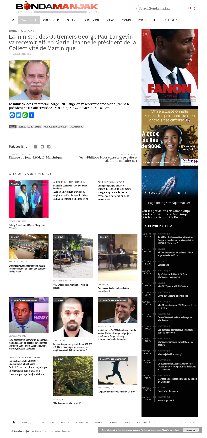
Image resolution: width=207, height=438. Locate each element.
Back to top (185, 422)
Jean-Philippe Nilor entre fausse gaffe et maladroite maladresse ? (108, 159)
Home (13, 30)
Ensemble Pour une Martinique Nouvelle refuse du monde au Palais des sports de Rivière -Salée (28, 268)
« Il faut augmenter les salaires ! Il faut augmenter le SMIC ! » (175, 254)
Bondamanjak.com (24, 431)
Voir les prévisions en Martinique (165, 214)
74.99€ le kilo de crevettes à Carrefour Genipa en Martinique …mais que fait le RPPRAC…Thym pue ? (176, 240)
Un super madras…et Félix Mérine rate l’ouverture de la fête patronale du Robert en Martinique (177, 366)
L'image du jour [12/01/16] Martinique (35, 157)
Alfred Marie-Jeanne (30, 127)
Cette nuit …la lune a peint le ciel (173, 295)
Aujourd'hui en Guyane (111, 182)
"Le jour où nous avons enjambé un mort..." (117, 391)
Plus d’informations (170, 430)
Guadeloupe (51, 20)
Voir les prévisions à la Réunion (164, 217)
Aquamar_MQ (181, 203)
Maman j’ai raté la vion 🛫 (170, 354)
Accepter (190, 429)
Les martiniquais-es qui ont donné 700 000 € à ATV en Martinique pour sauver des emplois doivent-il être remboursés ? (72, 347)
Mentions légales (165, 20)
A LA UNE (27, 30)
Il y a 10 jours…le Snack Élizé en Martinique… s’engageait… (172, 276)
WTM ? (142, 20)
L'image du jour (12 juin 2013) (111, 185)
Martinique (29, 20)
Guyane (72, 20)
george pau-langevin (55, 127)
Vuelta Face (163, 264)
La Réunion (91, 20)
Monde (127, 20)
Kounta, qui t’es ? (166, 400)
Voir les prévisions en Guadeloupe (166, 211)
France (110, 20)
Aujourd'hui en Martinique (69, 182)
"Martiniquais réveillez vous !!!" (67, 403)
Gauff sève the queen (168, 391)
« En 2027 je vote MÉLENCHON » (173, 286)
